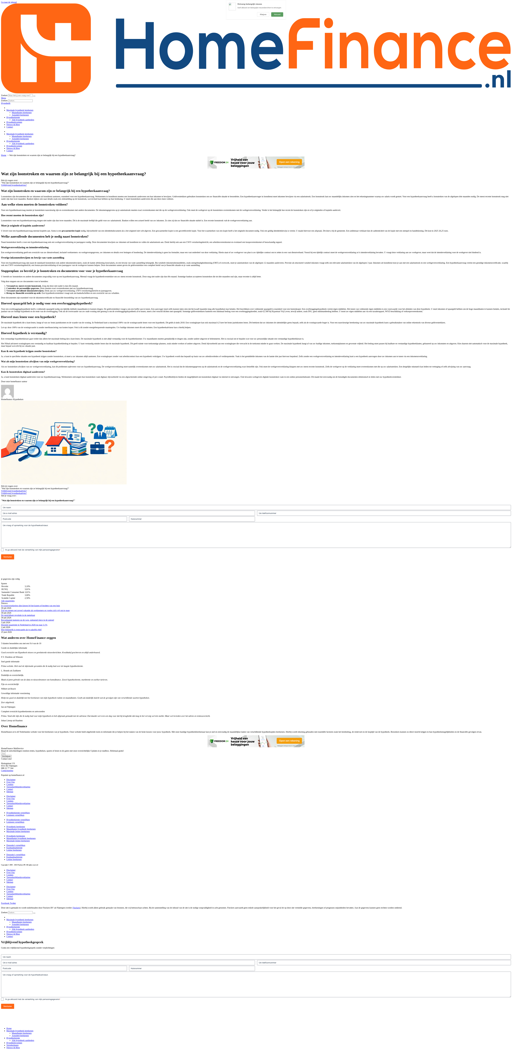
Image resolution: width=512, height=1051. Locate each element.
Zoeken (4, 95)
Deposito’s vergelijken (15, 845)
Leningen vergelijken (15, 815)
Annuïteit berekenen (20, 115)
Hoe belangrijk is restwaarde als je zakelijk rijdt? (21, 630)
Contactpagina (7, 770)
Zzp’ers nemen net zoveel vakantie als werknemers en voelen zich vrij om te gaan (35, 610)
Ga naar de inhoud (9, 2)
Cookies (9, 784)
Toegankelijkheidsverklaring (18, 787)
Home (9, 1028)
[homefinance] (256, 93)
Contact (9, 127)
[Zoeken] (34, 913)
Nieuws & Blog (13, 124)
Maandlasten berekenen (22, 112)
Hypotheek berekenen (15, 826)
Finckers (76, 908)
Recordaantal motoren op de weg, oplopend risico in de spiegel (27, 620)
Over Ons (10, 782)
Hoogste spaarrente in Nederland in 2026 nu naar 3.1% (24, 625)
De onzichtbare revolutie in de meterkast (18, 615)
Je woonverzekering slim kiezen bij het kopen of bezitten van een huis (30, 605)
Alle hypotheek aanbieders (23, 120)
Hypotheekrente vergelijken (18, 813)
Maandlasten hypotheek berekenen (21, 829)
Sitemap (9, 792)
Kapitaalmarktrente (14, 848)
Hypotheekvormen (14, 122)
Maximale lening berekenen (18, 831)
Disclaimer (10, 780)
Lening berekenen (14, 850)
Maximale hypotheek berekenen (19, 110)
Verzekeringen (12, 1045)
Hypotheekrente (13, 117)
